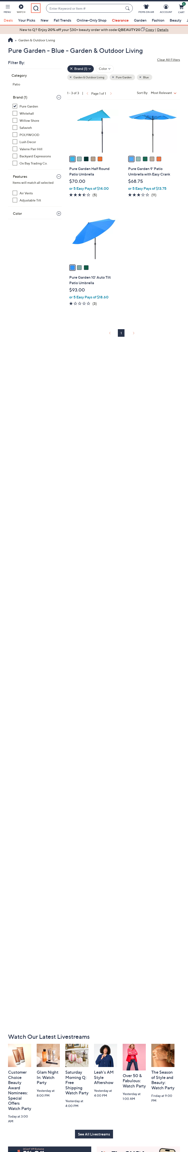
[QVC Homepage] (10, 40)
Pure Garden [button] (123, 77)
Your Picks (26, 20)
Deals (8, 20)
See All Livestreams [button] (94, 1134)
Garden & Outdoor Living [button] (88, 77)
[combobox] (84, 8)
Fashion (158, 20)
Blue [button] (146, 77)
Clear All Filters (168, 60)
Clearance (120, 20)
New (44, 20)
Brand (20, 97)
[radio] (72, 159)
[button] (7, 9)
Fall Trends (62, 20)
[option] (94, 30)
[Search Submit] (128, 8)
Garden (140, 20)
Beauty (175, 20)
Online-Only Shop (92, 20)
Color (17, 213)
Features (20, 176)
